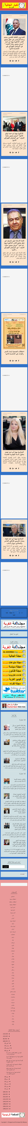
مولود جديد (13, 1010)
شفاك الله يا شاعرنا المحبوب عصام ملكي (19, 759)
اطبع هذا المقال (14, 634)
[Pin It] (10, 61)
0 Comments (23, 15)
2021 (6, 1094)
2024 (5, 1038)
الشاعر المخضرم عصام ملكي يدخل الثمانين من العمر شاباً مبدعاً (19, 795)
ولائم (13, 1024)
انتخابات (13, 934)
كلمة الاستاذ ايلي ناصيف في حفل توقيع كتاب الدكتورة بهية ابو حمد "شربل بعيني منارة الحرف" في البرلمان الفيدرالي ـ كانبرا (14, 245)
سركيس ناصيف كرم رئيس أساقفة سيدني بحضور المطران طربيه (18, 810)
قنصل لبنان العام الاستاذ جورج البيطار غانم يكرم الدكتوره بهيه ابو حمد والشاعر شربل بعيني (19, 826)
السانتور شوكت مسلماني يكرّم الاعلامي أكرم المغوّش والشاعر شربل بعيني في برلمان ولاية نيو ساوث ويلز (18, 743)
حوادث (12, 961)
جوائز (13, 956)
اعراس (13, 918)
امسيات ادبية (13, 931)
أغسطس (8, 1048)
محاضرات (13, 997)
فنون (13, 980)
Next (11, 612)
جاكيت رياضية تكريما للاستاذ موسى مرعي (19, 780)
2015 (7, 1108)
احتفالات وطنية (13, 904)
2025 (6, 1036)
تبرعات (12, 942)
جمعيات (13, 950)
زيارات (12, 975)
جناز (13, 953)
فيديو (13, 983)
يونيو (7, 1076)
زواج (13, 972)
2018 (7, 1101)
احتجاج (12, 896)
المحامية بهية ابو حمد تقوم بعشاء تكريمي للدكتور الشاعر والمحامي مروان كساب (14, 541)
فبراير (7, 1086)
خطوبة (13, 964)
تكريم (13, 945)
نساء (13, 1016)
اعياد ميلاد (13, 926)
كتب (13, 986)
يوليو (7, 1050)
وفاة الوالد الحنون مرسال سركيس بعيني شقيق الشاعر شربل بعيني (18, 727)
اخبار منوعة (12, 912)
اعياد (13, 923)
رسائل (13, 969)
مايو (7, 1079)
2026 (6, 1033)
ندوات (13, 1013)
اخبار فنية (13, 910)
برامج (13, 937)
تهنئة (13, 948)
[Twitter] (16, 61)
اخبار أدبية (13, 907)
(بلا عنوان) (22, 720)
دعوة (13, 967)
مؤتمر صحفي (13, 991)
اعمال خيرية (13, 921)
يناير (7, 1088)
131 (7, 612)
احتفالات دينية (13, 899)
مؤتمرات (13, 994)
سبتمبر (7, 1045)
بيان (13, 940)
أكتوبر (7, 1043)
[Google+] (13, 61)
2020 (6, 1096)
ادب (13, 915)
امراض (13, 929)
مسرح (13, 999)
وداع (13, 1018)
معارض (12, 1005)
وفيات (13, 1021)
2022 (6, 1091)
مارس (7, 1084)
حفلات (12, 959)
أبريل (7, 1081)
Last (14, 615)
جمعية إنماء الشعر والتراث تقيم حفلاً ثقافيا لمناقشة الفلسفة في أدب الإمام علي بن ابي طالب (18, 843)
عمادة (13, 978)
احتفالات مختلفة (12, 902)
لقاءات (12, 988)
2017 (7, 1104)
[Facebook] (18, 61)
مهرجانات (13, 1007)
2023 (6, 1041)
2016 (7, 1106)
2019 (7, 1099)
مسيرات (13, 1002)
